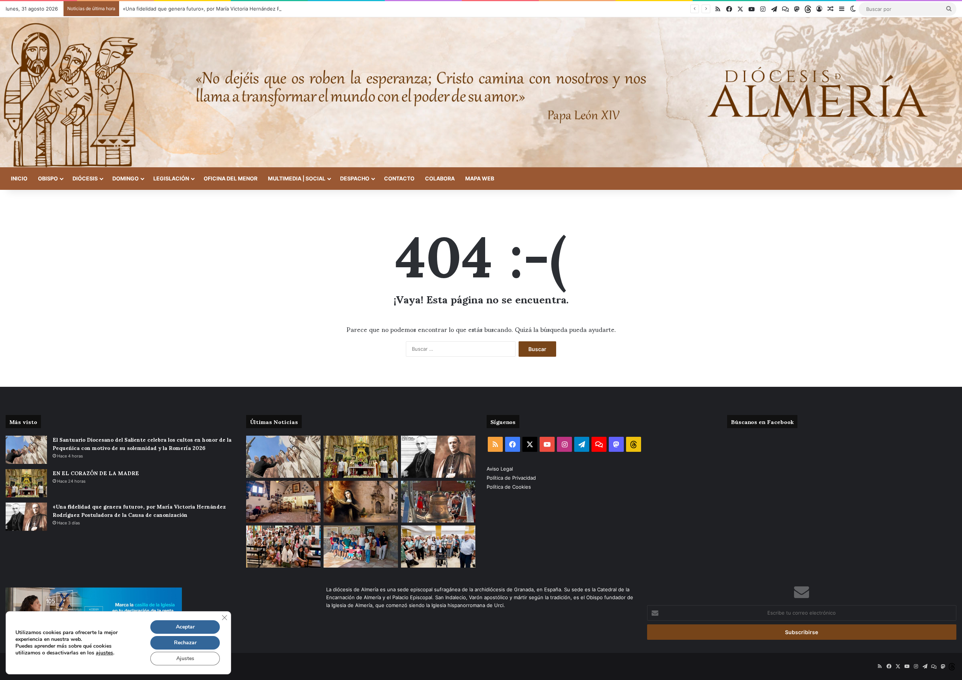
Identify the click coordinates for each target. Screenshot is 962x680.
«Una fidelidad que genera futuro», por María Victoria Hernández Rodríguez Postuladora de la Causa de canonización (260, 9)
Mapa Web (479, 178)
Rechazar (185, 642)
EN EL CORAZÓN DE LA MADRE (96, 472)
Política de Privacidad (512, 478)
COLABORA (440, 178)
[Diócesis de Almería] (481, 92)
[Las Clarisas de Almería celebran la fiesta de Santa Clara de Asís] (361, 502)
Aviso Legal (500, 469)
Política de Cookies (509, 487)
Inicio (19, 178)
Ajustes (185, 658)
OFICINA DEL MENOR (230, 178)
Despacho (354, 178)
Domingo (125, 178)
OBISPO (48, 178)
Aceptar (185, 626)
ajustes (104, 653)
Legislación (171, 178)
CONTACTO (399, 178)
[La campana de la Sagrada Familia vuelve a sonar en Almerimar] (438, 502)
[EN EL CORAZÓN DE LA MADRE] (26, 483)
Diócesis (85, 178)
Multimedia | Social (296, 178)
